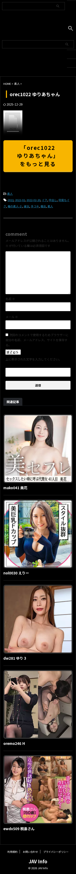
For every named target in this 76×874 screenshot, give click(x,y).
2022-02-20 (33, 200)
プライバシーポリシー (56, 851)
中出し (53, 200)
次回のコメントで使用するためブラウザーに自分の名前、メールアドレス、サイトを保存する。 (36, 340)
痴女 (43, 206)
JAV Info (38, 861)
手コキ (35, 206)
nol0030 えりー (16, 572)
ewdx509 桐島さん (19, 828)
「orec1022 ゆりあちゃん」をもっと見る (38, 156)
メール (11, 317)
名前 (10, 299)
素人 (10, 194)
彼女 (26, 206)
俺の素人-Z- (15, 206)
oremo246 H (14, 743)
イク (44, 200)
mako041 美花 (15, 487)
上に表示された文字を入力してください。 (33, 359)
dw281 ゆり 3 (14, 658)
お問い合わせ (30, 851)
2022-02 (20, 200)
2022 (11, 200)
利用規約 (12, 851)
